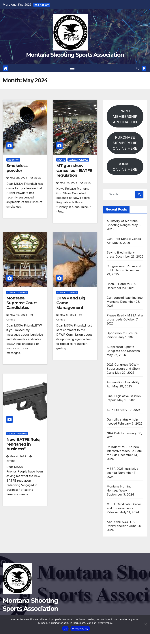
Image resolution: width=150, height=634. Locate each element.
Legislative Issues (78, 160)
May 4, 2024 (18, 456)
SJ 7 (110, 410)
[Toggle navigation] (72, 68)
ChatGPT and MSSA (121, 284)
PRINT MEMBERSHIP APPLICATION (125, 116)
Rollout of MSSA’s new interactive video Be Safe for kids (124, 451)
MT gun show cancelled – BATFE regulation (74, 170)
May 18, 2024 (69, 182)
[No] (145, 624)
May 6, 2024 (68, 315)
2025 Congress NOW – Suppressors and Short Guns (123, 368)
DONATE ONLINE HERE (125, 167)
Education (13, 160)
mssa (37, 177)
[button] (137, 68)
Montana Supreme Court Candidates (21, 303)
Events (61, 160)
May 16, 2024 (19, 315)
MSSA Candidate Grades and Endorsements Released (124, 508)
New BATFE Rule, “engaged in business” (23, 444)
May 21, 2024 (19, 177)
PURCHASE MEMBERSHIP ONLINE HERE (125, 143)
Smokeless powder (16, 168)
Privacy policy (80, 628)
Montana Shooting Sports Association (75, 54)
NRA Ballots (115, 433)
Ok (65, 628)
